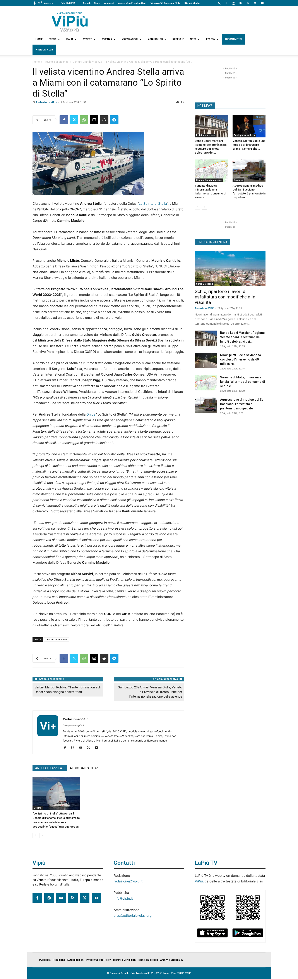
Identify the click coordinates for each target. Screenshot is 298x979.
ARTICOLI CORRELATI (50, 768)
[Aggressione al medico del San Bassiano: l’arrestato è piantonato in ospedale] (249, 170)
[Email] (94, 119)
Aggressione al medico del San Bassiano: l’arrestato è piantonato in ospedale (242, 404)
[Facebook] (226, 3)
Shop (97, 3)
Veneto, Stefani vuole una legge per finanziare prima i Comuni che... (249, 144)
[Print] (104, 119)
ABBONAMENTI (233, 39)
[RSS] (248, 3)
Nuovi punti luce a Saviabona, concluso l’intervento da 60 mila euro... (241, 359)
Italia (69, 39)
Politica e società (205, 135)
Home (39, 39)
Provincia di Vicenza (56, 61)
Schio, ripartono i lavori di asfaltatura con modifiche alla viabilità (225, 297)
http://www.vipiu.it (73, 725)
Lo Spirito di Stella (153, 203)
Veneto (87, 39)
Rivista (210, 39)
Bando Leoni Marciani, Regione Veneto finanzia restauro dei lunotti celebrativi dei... (242, 337)
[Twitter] (255, 3)
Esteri (53, 39)
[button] (219, 3)
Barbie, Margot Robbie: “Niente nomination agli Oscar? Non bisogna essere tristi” (68, 689)
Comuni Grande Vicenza (87, 61)
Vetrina (37, 808)
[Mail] (240, 3)
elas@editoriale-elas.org (133, 915)
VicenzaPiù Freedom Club (165, 3)
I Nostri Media (192, 3)
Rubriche (178, 39)
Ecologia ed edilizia (244, 135)
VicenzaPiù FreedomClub (132, 3)
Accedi (87, 3)
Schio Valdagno (204, 284)
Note (193, 39)
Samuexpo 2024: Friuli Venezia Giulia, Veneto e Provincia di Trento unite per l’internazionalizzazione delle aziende (150, 691)
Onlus (90, 414)
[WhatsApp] (84, 119)
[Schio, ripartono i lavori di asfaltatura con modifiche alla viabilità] (230, 268)
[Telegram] (114, 119)
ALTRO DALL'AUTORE (84, 768)
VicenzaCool (130, 39)
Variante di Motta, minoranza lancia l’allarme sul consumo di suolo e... (242, 382)
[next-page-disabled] (42, 835)
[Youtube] (262, 3)
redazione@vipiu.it (128, 881)
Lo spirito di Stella (56, 639)
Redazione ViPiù (46, 102)
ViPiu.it (200, 881)
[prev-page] (35, 835)
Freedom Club (44, 49)
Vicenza (107, 39)
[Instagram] (233, 3)
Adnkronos (155, 39)
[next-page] (204, 207)
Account (109, 3)
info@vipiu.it (123, 898)
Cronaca (238, 180)
